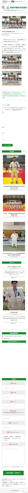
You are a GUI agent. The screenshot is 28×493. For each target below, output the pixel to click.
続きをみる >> (14, 277)
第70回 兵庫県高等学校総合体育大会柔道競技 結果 (14, 214)
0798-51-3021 (7, 338)
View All (24, 151)
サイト (3, 139)
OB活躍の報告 (14, 312)
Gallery (3, 34)
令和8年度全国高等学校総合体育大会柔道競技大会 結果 (14, 187)
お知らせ (8, 34)
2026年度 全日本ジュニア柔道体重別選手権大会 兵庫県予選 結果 (14, 254)
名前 (3, 127)
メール (3, 133)
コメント (3, 113)
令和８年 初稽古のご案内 (14, 266)
